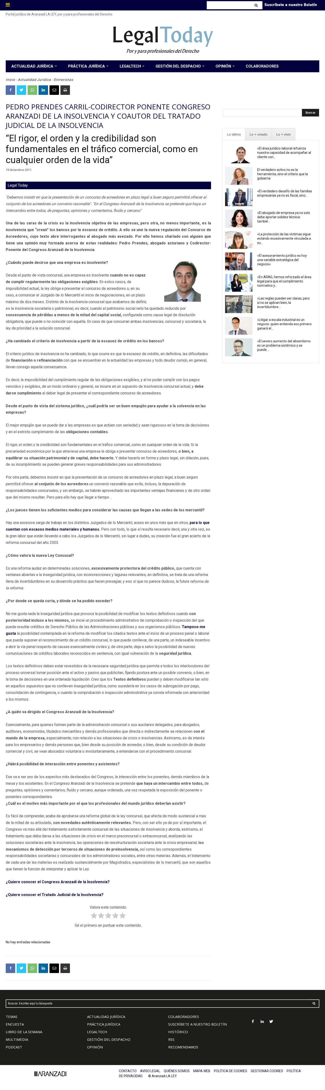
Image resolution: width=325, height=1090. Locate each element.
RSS (171, 1039)
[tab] (233, 134)
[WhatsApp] (32, 90)
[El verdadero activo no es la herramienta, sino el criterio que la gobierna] (239, 176)
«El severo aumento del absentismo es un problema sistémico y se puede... (284, 345)
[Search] (256, 5)
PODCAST (14, 1047)
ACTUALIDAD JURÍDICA (106, 1016)
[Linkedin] (43, 90)
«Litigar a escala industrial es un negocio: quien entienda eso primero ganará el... (284, 324)
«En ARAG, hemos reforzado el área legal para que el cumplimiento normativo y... (284, 281)
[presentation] (233, 134)
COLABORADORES (183, 1016)
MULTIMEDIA (17, 1039)
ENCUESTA (15, 1024)
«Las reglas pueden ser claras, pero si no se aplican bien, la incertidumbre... (283, 302)
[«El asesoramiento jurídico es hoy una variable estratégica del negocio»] (239, 261)
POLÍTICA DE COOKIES (230, 1071)
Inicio (10, 80)
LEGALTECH (97, 1031)
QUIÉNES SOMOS (177, 1071)
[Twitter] (21, 90)
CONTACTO (128, 1071)
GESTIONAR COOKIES (267, 1071)
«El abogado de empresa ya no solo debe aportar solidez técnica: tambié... (283, 217)
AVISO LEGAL (150, 1071)
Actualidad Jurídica (34, 80)
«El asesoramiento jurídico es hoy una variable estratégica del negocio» (282, 260)
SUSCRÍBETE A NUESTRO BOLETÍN (197, 1024)
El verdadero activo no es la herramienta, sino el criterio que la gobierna (282, 174)
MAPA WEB (201, 1071)
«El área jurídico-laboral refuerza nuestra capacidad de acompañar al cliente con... (284, 152)
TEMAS (11, 1016)
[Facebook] (10, 90)
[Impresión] (65, 90)
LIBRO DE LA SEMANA (24, 1031)
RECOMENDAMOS (183, 1047)
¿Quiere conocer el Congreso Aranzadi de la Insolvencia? (58, 882)
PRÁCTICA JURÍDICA (103, 1024)
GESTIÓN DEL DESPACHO (108, 1039)
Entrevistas (63, 80)
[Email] (54, 90)
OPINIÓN (95, 1047)
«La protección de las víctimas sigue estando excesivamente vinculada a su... (284, 238)
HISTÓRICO (178, 1031)
